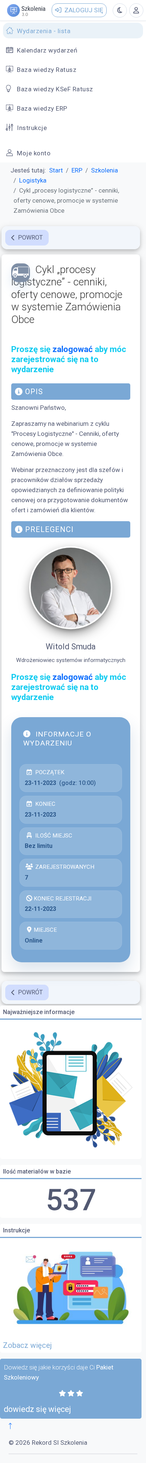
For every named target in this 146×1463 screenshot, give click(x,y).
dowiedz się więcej (37, 1409)
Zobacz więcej (27, 1345)
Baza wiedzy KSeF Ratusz (55, 89)
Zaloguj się (83, 10)
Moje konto (34, 153)
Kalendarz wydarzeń (47, 50)
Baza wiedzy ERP (42, 108)
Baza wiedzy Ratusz (46, 69)
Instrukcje (32, 128)
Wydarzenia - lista (43, 31)
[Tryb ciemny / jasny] (120, 10)
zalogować (72, 349)
